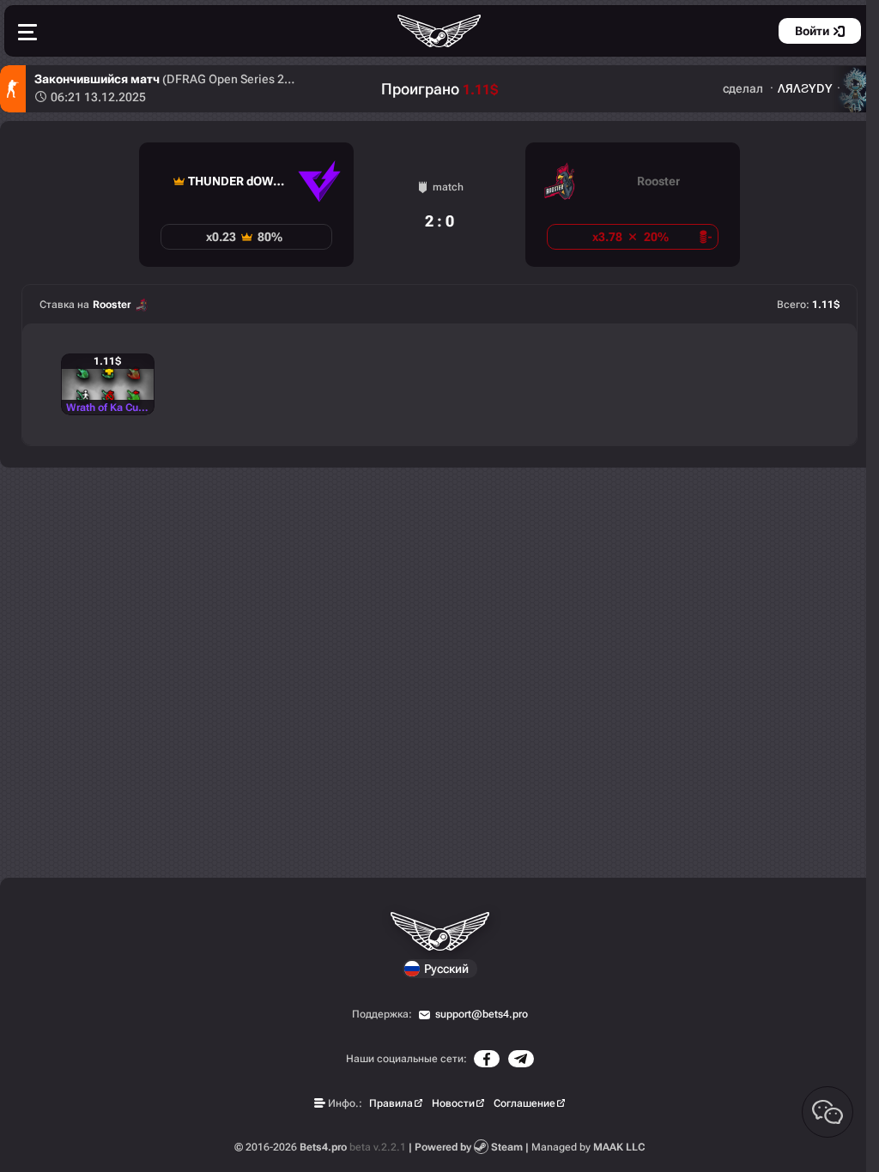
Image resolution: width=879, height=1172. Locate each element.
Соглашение (524, 1103)
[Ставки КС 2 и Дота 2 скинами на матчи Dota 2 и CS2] (439, 31)
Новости (453, 1103)
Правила (391, 1103)
